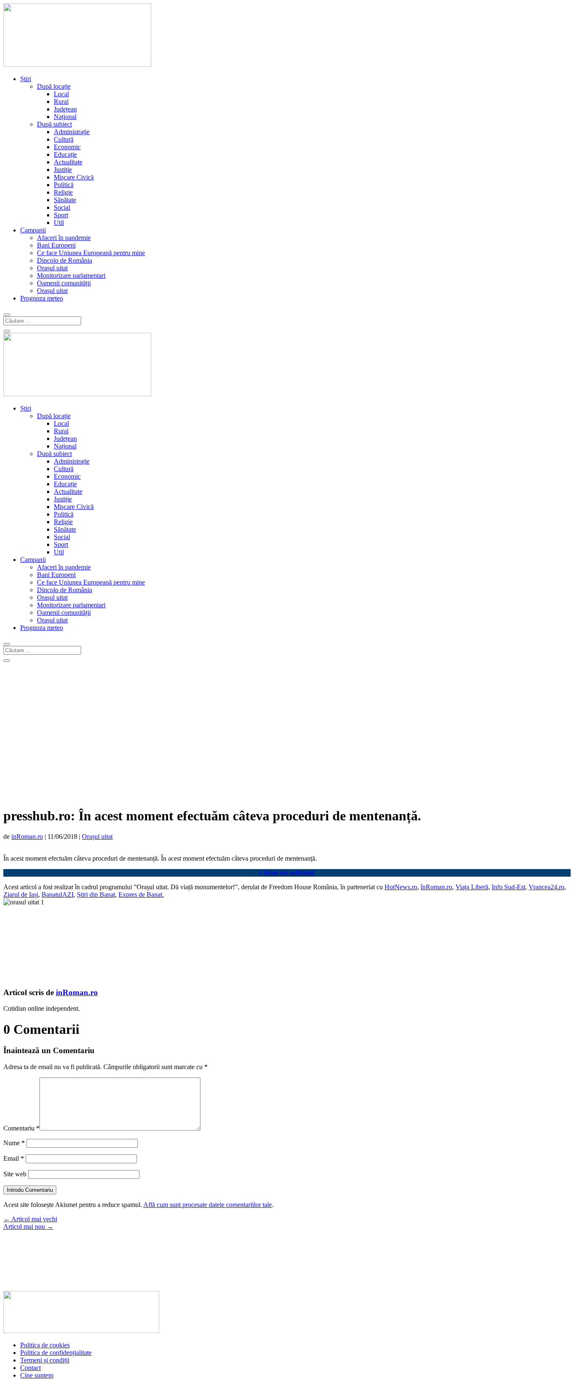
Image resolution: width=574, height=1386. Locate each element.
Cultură (64, 139)
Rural (61, 101)
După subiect (54, 124)
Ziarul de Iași (20, 894)
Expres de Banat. (141, 894)
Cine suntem (36, 1375)
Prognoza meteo (41, 298)
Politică (64, 184)
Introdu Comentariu (30, 1190)
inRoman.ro (27, 836)
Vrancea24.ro (546, 887)
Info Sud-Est (508, 887)
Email (13, 1158)
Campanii (33, 230)
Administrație (72, 131)
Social (62, 207)
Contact (30, 1367)
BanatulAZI (58, 894)
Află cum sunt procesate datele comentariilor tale (207, 1204)
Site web (14, 1174)
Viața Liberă (472, 887)
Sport (61, 215)
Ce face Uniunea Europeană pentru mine (91, 252)
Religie (63, 192)
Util (59, 222)
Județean (65, 109)
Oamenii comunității (64, 283)
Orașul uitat (52, 267)
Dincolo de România (64, 260)
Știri (25, 78)
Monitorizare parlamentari (71, 275)
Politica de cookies (45, 1345)
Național (65, 116)
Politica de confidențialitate (56, 1352)
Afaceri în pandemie (64, 237)
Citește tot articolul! (287, 872)
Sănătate (65, 199)
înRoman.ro (436, 887)
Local (61, 93)
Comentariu (21, 1128)
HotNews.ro (400, 887)
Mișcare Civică (74, 177)
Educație (65, 154)
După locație (54, 86)
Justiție (63, 169)
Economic (67, 146)
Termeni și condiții (44, 1360)
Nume (14, 1142)
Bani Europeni (56, 245)
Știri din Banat (96, 894)
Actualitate (68, 162)
